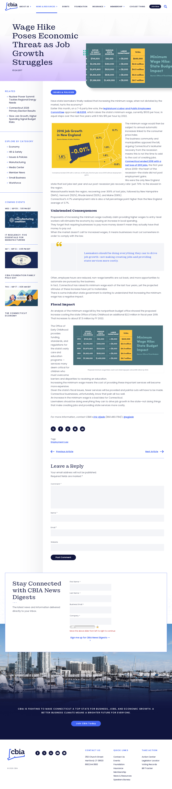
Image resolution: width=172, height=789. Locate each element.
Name (54, 513)
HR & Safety (15, 151)
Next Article (151, 451)
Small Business (17, 177)
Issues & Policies (18, 157)
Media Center (16, 167)
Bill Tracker (147, 768)
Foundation (80, 6)
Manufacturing (17, 162)
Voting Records (149, 764)
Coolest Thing (137, 6)
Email (54, 527)
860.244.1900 (91, 764)
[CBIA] (11, 7)
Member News (17, 172)
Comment (56, 484)
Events (65, 6)
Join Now (155, 6)
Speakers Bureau (121, 779)
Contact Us (119, 756)
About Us (24, 6)
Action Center (149, 756)
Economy (14, 146)
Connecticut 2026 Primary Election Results (22, 109)
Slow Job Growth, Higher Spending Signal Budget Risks (23, 119)
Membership (116, 6)
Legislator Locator (151, 760)
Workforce (15, 182)
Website (54, 542)
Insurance (97, 6)
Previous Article (64, 451)
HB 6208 (81, 112)
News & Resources (45, 6)
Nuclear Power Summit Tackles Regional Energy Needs (22, 99)
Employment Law (59, 442)
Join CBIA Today (86, 723)
